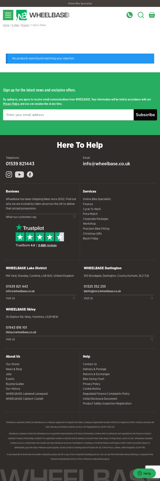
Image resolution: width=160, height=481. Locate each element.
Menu (8, 15)
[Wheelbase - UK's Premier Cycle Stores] (50, 15)
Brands (25, 25)
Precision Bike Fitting (96, 228)
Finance (88, 204)
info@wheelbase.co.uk (106, 164)
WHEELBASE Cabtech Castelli (24, 399)
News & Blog (14, 369)
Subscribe (145, 115)
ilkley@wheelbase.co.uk (21, 332)
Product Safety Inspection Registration (107, 403)
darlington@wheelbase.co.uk (102, 291)
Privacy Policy (11, 104)
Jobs (9, 374)
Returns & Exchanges (96, 374)
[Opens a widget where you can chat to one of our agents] (144, 473)
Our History (13, 389)
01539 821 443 (17, 286)
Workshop (89, 223)
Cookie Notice (92, 389)
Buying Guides (15, 384)
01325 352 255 (95, 286)
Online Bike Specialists (80, 3)
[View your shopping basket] (152, 15)
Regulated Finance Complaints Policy (106, 394)
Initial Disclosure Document (100, 399)
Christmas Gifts (92, 233)
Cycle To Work (92, 209)
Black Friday (90, 238)
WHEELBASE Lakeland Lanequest (27, 394)
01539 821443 (20, 164)
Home (6, 25)
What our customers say (21, 217)
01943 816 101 (16, 327)
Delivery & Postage (94, 369)
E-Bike (15, 25)
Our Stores (12, 364)
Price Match (90, 214)
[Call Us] (129, 15)
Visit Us (10, 298)
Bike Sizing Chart (93, 379)
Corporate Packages (95, 219)
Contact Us (90, 364)
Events (10, 379)
